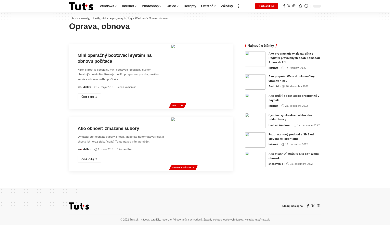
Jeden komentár (126, 87)
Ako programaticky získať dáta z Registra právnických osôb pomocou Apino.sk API (294, 58)
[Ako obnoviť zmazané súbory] (202, 144)
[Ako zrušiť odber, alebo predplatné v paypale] (255, 101)
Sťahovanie (276, 163)
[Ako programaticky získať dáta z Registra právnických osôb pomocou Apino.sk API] (255, 59)
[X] (288, 6)
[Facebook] (284, 6)
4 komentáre (124, 149)
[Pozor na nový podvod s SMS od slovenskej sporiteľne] (255, 140)
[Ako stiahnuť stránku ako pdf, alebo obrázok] (255, 159)
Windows (284, 125)
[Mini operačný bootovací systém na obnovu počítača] (202, 76)
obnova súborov (183, 168)
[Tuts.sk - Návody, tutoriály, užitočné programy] (81, 6)
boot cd (177, 105)
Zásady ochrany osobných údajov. (224, 219)
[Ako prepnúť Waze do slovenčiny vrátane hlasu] (255, 82)
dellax (87, 87)
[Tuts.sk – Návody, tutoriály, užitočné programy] (79, 206)
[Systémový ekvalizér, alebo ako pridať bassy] (255, 120)
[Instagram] (293, 6)
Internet (273, 67)
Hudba (273, 125)
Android (274, 86)
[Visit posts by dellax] (80, 87)
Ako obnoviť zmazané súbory (108, 128)
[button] (238, 6)
